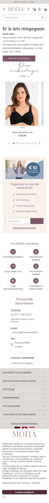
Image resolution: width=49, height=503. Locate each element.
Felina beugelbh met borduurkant (22, 132)
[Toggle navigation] (4, 9)
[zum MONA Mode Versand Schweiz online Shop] (24, 428)
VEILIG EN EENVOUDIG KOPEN (19, 381)
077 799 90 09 (23, 314)
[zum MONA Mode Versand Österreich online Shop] (32, 428)
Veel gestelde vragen (22, 344)
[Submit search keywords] (42, 17)
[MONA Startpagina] (16, 9)
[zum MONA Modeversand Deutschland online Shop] (17, 428)
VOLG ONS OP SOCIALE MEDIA (19, 414)
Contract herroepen (22, 363)
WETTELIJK (9, 389)
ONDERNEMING (11, 397)
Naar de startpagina (19, 58)
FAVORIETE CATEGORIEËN (17, 372)
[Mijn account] (28, 9)
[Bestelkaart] (39, 9)
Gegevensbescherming (24, 227)
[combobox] (24, 17)
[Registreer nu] (37, 221)
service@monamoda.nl (25, 332)
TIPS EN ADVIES (11, 406)
